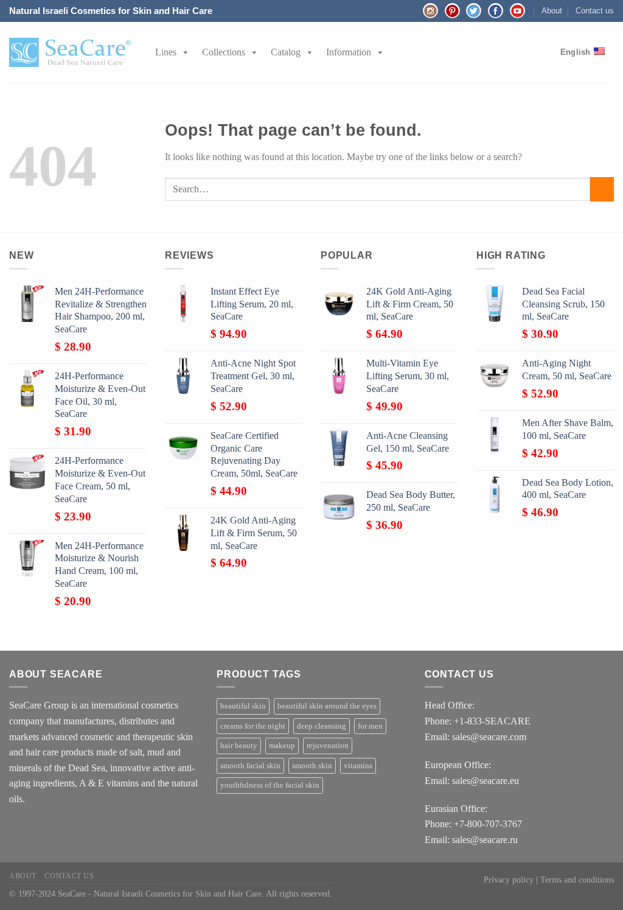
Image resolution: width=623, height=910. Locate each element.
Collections (223, 52)
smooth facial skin (250, 765)
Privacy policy (509, 879)
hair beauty (238, 745)
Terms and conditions (577, 879)
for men (370, 726)
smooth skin (312, 765)
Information (348, 52)
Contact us (595, 10)
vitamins (358, 765)
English (575, 52)
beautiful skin (243, 706)
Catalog (286, 52)
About (551, 10)
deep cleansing (321, 726)
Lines (165, 52)
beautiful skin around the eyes (327, 706)
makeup (282, 745)
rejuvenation (328, 745)
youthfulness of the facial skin (269, 785)
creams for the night (252, 726)
